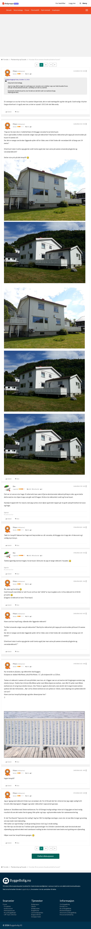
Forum (27, 10)
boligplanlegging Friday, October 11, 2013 (17, 79)
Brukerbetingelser (65, 910)
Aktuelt (9, 10)
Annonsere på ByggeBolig (68, 913)
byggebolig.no (25, 889)
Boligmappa (35, 904)
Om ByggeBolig (65, 904)
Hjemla (33, 906)
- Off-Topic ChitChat (9, 915)
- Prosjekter (7, 906)
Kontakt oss (63, 906)
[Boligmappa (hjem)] (10, 3)
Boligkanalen (35, 908)
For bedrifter (60, 3)
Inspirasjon (56, 10)
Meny (84, 3)
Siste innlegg (18, 10)
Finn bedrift (35, 10)
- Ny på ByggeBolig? (9, 913)
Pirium (15, 71)
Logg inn (72, 3)
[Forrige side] (51, 64)
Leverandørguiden (37, 913)
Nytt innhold (45, 10)
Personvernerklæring (66, 915)
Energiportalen (36, 917)
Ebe (14, 486)
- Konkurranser (8, 908)
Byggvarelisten (36, 915)
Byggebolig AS (16, 925)
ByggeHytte (35, 910)
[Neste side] (55, 64)
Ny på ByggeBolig (65, 908)
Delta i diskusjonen (45, 856)
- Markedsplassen (9, 910)
